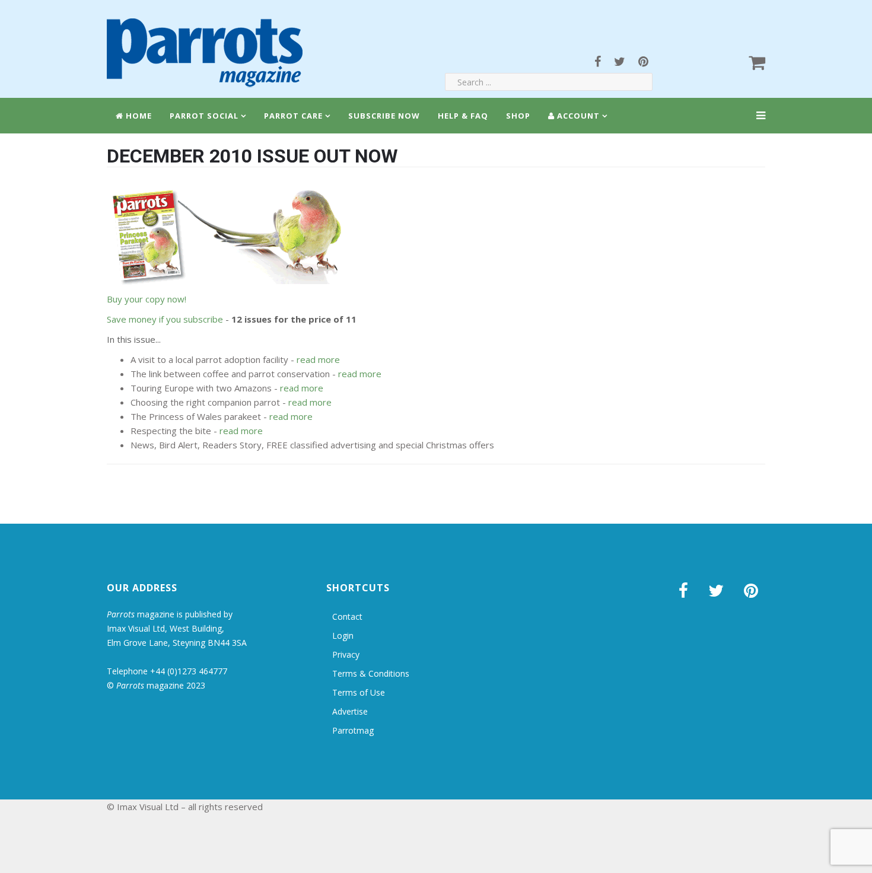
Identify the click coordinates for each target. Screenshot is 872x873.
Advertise (350, 711)
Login (343, 635)
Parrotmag (353, 730)
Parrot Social (204, 115)
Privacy (345, 654)
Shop (518, 115)
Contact (347, 616)
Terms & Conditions (370, 673)
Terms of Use (358, 692)
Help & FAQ (463, 115)
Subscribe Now (384, 115)
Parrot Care (293, 115)
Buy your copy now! (146, 299)
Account (577, 115)
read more (318, 359)
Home (137, 115)
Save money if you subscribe (165, 319)
